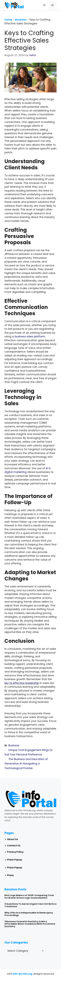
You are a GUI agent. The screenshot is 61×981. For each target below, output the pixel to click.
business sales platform (30, 336)
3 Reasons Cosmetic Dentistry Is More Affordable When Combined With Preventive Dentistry (29, 924)
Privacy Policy (15, 851)
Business (21, 19)
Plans (10, 875)
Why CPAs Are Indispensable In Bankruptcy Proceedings (28, 914)
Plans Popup (14, 859)
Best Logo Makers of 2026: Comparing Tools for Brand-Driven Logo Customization (29, 896)
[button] (44, 5)
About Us (12, 839)
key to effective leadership (21, 683)
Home (8, 19)
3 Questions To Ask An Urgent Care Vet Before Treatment (30, 905)
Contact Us (13, 845)
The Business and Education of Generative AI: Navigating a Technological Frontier (26, 763)
